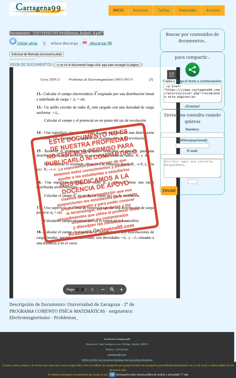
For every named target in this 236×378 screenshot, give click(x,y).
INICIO (118, 10)
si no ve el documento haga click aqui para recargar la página (98, 65)
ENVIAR (169, 191)
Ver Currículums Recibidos (138, 360)
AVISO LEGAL (89, 360)
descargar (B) (100, 43)
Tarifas (164, 10)
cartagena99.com (116, 354)
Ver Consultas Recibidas (111, 360)
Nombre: (193, 129)
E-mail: (192, 151)
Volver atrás (27, 43)
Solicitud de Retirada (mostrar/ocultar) (36, 54)
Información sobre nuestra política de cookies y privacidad (147, 374)
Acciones (140, 10)
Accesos (213, 10)
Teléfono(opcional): (192, 140)
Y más (184, 374)
